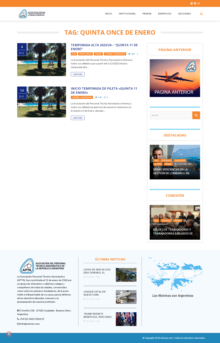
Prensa (98, 54)
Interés (158, 164)
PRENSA (147, 14)
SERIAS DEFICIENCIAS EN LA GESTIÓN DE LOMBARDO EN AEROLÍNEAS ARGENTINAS (171, 173)
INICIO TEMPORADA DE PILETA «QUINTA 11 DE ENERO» (104, 90)
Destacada (166, 160)
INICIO (108, 14)
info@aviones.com (30, 323)
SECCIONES (184, 14)
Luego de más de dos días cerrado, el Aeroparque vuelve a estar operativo (97, 274)
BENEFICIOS (164, 14)
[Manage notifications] (9, 334)
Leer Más (77, 74)
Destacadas (180, 160)
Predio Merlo (85, 54)
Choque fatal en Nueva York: (95, 293)
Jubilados (166, 220)
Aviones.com (166, 337)
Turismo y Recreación (115, 54)
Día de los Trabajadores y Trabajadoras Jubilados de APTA (173, 233)
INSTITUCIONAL (127, 14)
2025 (156, 160)
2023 (74, 54)
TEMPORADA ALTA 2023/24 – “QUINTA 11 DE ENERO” (104, 47)
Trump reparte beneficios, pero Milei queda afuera (98, 317)
